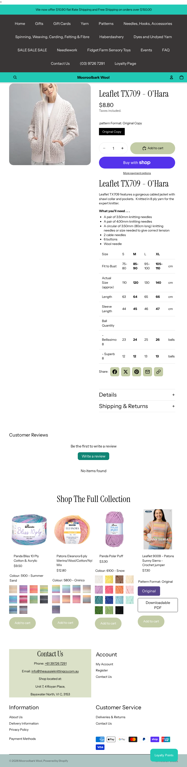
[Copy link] (158, 371)
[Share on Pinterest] (136, 371)
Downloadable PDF (158, 604)
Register (102, 670)
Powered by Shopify (55, 760)
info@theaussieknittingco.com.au (55, 671)
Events (146, 50)
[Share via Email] (147, 371)
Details (108, 394)
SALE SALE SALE (32, 50)
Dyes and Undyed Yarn (153, 36)
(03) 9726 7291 (92, 63)
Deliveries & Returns (110, 717)
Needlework (67, 50)
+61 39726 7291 (56, 663)
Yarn (85, 23)
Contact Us (60, 63)
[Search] (15, 77)
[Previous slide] (14, 529)
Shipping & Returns (123, 406)
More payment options (137, 173)
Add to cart (22, 623)
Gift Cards (62, 23)
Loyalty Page (125, 63)
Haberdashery (111, 36)
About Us (16, 717)
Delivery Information (24, 723)
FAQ (166, 50)
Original (149, 589)
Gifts (39, 23)
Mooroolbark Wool (30, 760)
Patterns (106, 23)
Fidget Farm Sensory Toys (109, 50)
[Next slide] (44, 529)
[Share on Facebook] (114, 371)
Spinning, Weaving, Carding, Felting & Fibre (52, 36)
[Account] (171, 77)
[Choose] (42, 542)
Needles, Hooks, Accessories (148, 23)
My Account (104, 664)
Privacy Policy (19, 730)
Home (20, 23)
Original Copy (112, 130)
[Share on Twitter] (125, 371)
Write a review (93, 456)
